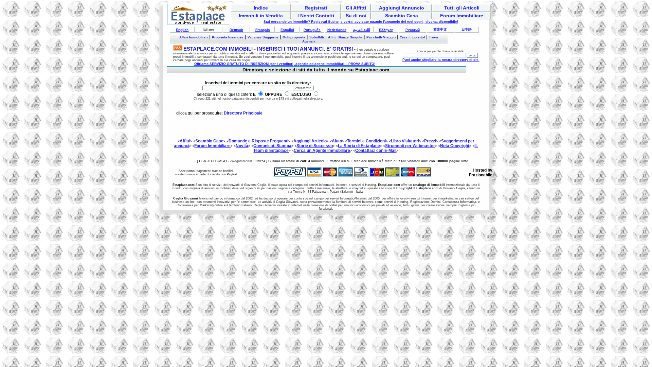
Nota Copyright (454, 145)
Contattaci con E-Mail (375, 150)
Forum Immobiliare (461, 15)
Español (287, 30)
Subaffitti (316, 37)
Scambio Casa (401, 15)
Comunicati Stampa (272, 145)
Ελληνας (386, 30)
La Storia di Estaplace (359, 145)
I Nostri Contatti (315, 15)
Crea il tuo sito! (412, 37)
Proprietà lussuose (227, 37)
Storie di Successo (314, 145)
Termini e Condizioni (366, 141)
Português (312, 30)
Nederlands (336, 30)
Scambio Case (209, 141)
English (182, 30)
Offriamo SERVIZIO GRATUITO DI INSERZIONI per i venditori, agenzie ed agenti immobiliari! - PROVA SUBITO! (284, 64)
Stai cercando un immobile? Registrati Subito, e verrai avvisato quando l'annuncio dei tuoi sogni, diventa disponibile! (361, 21)
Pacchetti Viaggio (381, 37)
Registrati (316, 8)
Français (262, 30)
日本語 (466, 29)
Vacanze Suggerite (263, 37)
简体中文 (440, 29)
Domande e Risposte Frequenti (258, 141)
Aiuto (337, 141)
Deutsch (236, 30)
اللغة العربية (361, 30)
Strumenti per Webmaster (410, 145)
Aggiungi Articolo (310, 141)
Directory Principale (243, 113)
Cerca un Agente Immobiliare (322, 150)
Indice (261, 8)
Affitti (185, 141)
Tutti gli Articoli (461, 8)
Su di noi (356, 15)
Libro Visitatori (405, 141)
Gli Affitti (356, 8)
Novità (242, 145)
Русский (412, 30)
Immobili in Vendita (261, 15)
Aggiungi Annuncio (401, 8)
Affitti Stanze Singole (345, 37)
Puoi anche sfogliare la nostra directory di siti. (440, 60)
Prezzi (430, 141)
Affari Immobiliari (193, 37)
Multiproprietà (294, 37)
